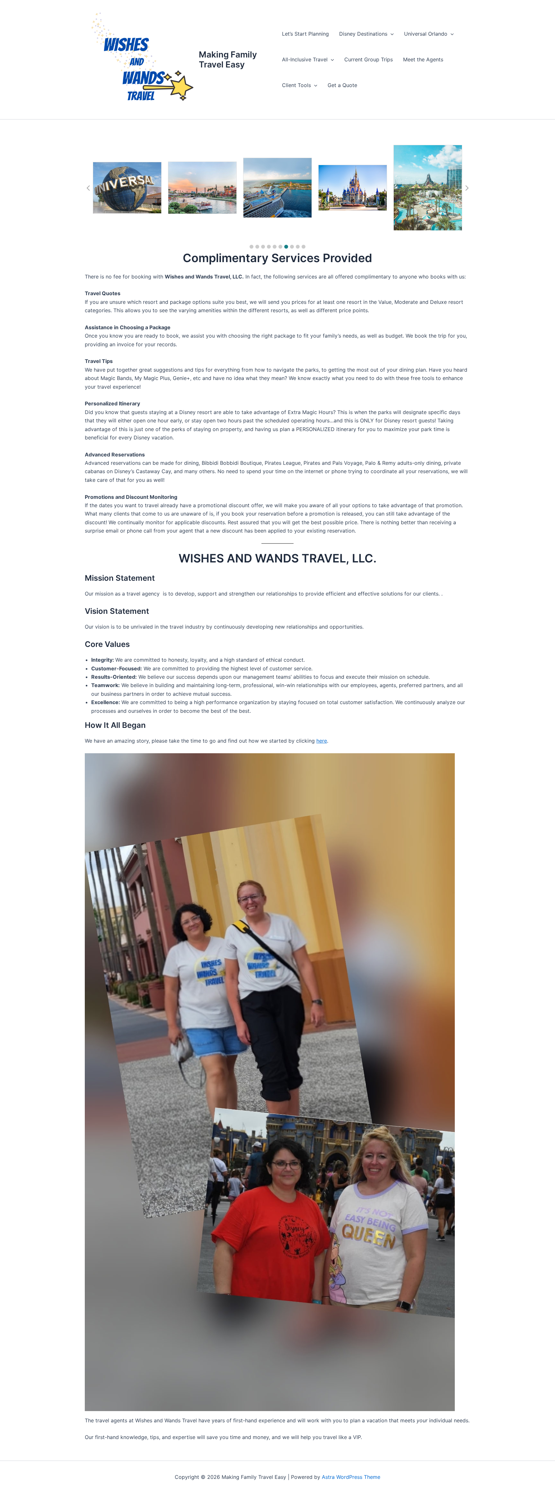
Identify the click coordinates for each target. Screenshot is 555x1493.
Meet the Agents (423, 59)
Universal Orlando (425, 34)
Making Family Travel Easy (228, 59)
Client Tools (296, 85)
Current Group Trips (368, 59)
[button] (390, 34)
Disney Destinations (363, 34)
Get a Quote (342, 85)
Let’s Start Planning (305, 34)
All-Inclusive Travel (305, 59)
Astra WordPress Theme (351, 1477)
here (321, 741)
